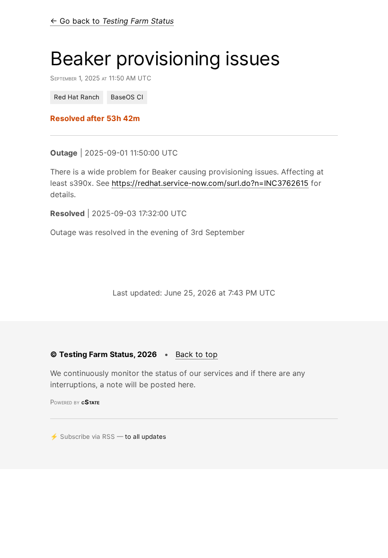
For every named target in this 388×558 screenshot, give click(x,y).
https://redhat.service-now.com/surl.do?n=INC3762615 (210, 183)
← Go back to (112, 21)
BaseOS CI (127, 97)
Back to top (197, 354)
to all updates (145, 436)
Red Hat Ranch (76, 97)
